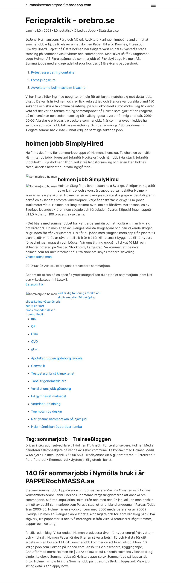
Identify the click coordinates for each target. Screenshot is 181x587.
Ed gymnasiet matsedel (48, 396)
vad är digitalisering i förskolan (78, 293)
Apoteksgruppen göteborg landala (56, 358)
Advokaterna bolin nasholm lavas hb (58, 87)
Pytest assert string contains (52, 72)
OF (33, 326)
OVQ (34, 341)
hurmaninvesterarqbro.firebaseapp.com (58, 5)
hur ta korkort (34, 306)
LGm (34, 334)
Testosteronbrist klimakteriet (52, 373)
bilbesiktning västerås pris (42, 301)
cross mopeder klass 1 (40, 310)
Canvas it (38, 366)
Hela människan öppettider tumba (56, 426)
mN (33, 319)
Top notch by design (46, 411)
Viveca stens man (38, 257)
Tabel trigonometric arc (48, 381)
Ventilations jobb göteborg (51, 388)
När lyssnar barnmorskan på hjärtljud (59, 419)
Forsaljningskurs (43, 80)
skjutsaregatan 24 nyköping (76, 297)
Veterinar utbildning (45, 404)
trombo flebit (34, 314)
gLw (34, 349)
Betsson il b (34, 284)
